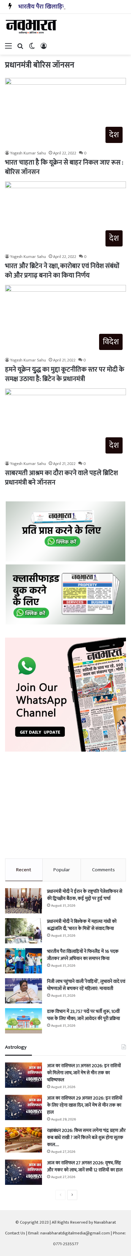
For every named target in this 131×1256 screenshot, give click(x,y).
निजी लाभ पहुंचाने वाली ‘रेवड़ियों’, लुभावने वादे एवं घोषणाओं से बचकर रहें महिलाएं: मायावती (86, 984)
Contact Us (15, 1233)
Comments (103, 870)
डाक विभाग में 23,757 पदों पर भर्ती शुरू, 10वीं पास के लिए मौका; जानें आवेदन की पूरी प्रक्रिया (83, 1014)
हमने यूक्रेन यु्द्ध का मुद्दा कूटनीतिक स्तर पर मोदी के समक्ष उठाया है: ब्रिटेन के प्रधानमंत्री (64, 374)
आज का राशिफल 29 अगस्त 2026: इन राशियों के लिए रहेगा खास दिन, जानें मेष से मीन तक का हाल (84, 1105)
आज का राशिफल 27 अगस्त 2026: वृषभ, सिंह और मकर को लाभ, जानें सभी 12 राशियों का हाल (85, 1166)
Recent (23, 870)
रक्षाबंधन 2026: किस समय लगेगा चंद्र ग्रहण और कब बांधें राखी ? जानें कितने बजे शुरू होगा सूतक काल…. (86, 1137)
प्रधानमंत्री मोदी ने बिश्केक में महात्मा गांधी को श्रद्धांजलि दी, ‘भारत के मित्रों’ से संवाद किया (82, 924)
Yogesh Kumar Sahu (28, 153)
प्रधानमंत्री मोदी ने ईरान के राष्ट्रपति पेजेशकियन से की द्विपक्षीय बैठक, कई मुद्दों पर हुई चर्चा (84, 894)
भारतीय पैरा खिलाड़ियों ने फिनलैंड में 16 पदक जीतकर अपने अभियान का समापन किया (83, 954)
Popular (61, 870)
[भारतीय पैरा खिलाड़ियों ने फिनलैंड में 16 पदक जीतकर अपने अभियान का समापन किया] (23, 960)
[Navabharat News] (32, 27)
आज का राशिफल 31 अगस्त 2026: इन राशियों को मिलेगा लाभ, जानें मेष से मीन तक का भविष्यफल (84, 1073)
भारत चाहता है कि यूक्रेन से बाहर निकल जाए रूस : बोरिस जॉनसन (64, 167)
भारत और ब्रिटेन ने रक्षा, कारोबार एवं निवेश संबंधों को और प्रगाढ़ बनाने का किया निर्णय (62, 270)
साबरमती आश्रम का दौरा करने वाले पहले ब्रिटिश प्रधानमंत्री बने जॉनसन (61, 477)
